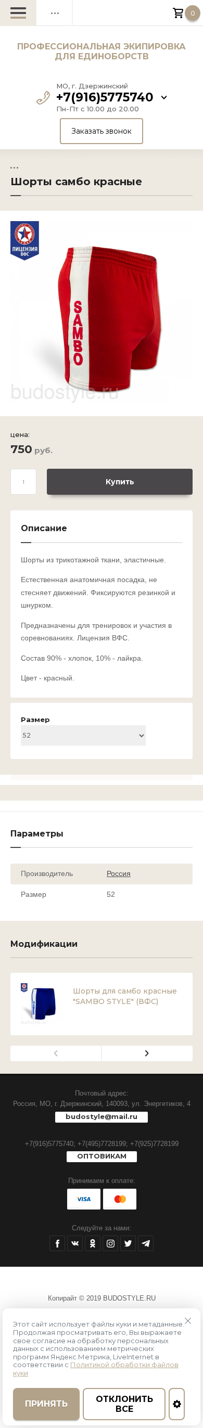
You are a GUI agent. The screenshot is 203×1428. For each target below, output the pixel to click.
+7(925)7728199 (154, 1144)
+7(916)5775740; (50, 1144)
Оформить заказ (182, 13)
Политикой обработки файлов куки (96, 1368)
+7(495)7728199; (103, 1144)
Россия (119, 873)
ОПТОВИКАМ (101, 1156)
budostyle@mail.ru (101, 1116)
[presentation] (56, 1053)
